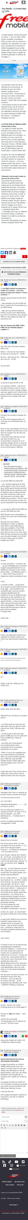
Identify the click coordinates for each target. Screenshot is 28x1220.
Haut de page (13, 1205)
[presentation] (1, 1125)
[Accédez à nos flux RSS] (4, 1162)
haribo (14, 1032)
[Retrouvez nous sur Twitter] (23, 1162)
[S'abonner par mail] (15, 253)
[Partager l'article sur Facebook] (7, 253)
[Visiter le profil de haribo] (1, 1032)
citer (5, 284)
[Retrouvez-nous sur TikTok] (10, 1162)
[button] (1, 1125)
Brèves (25, 1211)
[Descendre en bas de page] (13, 284)
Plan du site (20, 1185)
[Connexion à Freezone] (24, 2)
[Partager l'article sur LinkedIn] (11, 253)
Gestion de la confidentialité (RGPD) (11, 1192)
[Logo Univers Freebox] (14, 2)
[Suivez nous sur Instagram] (12, 1165)
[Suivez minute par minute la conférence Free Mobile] (3, 256)
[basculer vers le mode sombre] (6, 2)
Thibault (23, 248)
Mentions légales (7, 1181)
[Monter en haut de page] (15, 284)
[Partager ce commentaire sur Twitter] (9, 284)
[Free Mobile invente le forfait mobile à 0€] (24, 256)
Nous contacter (10, 1185)
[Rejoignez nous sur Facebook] (5, 1165)
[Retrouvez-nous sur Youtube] (17, 1162)
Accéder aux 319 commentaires (14, 261)
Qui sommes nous (20, 1181)
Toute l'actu (17, 1211)
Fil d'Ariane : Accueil (7, 1211)
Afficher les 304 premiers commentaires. (15, 273)
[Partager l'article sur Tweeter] (3, 253)
